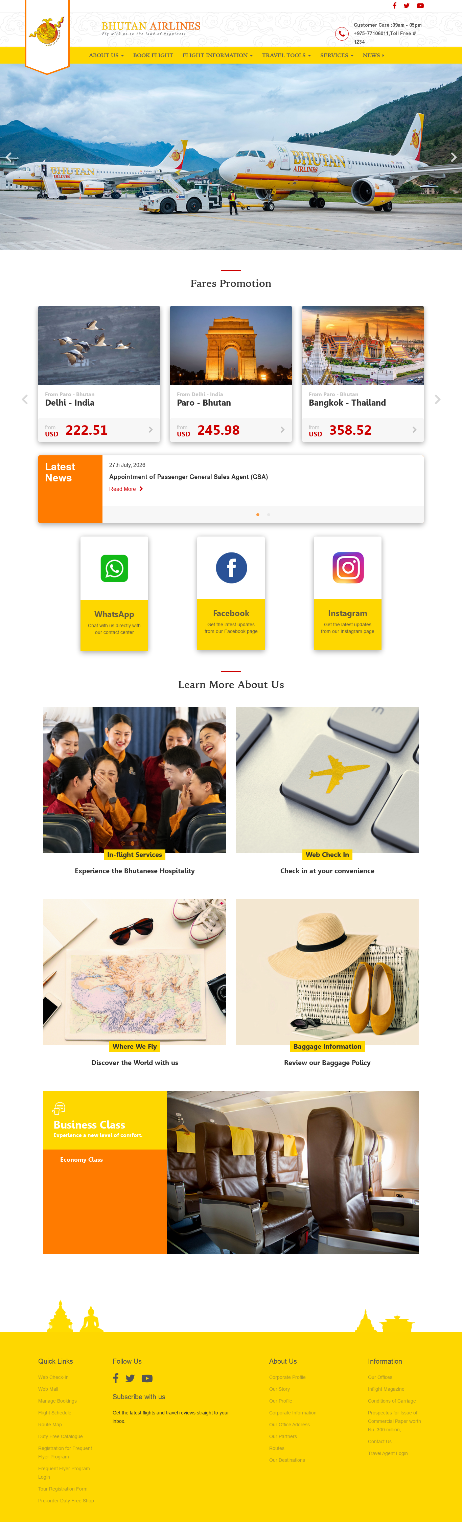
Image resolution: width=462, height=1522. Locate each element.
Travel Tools (284, 55)
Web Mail (48, 1389)
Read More (123, 489)
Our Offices (380, 1377)
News (372, 55)
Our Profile (280, 1401)
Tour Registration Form (63, 1489)
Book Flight (153, 55)
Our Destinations (287, 1460)
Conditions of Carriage (392, 1401)
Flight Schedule (54, 1412)
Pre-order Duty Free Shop (66, 1500)
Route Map (50, 1424)
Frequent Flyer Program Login (64, 1473)
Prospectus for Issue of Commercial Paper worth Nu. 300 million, (394, 1421)
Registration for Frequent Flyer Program (65, 1452)
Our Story (279, 1389)
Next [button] (454, 157)
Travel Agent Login (388, 1453)
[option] (99, 374)
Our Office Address (289, 1424)
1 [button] (257, 515)
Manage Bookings (57, 1401)
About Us (104, 55)
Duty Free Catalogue (60, 1436)
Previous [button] (8, 157)
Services (335, 55)
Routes (276, 1448)
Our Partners (283, 1436)
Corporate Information (293, 1412)
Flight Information (216, 55)
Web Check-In (53, 1377)
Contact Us (380, 1441)
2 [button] (268, 515)
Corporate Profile (287, 1377)
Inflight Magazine (386, 1389)
